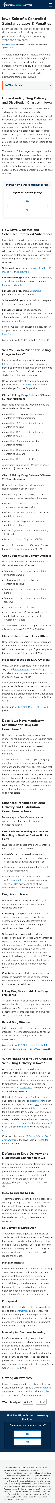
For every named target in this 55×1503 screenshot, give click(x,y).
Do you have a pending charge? (27, 193)
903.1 (47, 707)
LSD (48, 268)
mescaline (7, 271)
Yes (28, 200)
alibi (37, 1279)
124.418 (14, 1367)
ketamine (36, 290)
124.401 (22, 707)
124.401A (33, 1045)
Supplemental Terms (18, 1497)
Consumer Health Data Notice (19, 1499)
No (27, 210)
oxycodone (8, 281)
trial (4, 1130)
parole (45, 887)
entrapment (22, 1310)
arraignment (36, 1100)
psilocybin (23, 271)
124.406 (6, 1048)
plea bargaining (41, 1119)
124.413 (28, 1048)
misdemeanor (21, 669)
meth (19, 285)
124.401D (46, 1045)
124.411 (17, 1048)
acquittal (6, 1182)
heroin (33, 268)
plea (37, 1104)
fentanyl (6, 285)
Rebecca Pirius (9, 44)
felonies (6, 364)
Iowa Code (7, 334)
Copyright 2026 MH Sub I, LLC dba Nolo (22, 1468)
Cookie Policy (45, 1497)
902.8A (38, 1048)
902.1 (31, 707)
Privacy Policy (33, 1497)
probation (18, 880)
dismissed (23, 1126)
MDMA (41, 268)
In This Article (14, 85)
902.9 (39, 707)
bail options (26, 1087)
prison (25, 364)
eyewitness (41, 1287)
